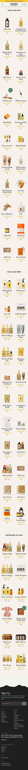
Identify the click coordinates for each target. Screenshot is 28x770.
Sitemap (16, 728)
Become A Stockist (18, 725)
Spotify (3, 748)
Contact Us (16, 715)
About (15, 712)
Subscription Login (18, 720)
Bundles (3, 720)
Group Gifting (4, 721)
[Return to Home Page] (14, 4)
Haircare (3, 713)
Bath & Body (4, 716)
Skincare (3, 715)
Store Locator (4, 757)
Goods (2, 718)
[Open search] (22, 4)
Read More (3, 739)
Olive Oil (3, 712)
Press (15, 721)
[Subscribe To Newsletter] (24, 703)
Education (16, 723)
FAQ (15, 713)
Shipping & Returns (5, 763)
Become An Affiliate (19, 726)
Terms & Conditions (6, 765)
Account (16, 718)
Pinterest (3, 750)
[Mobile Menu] (2, 4)
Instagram (3, 747)
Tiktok (2, 751)
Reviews (16, 716)
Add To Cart (7, 34)
